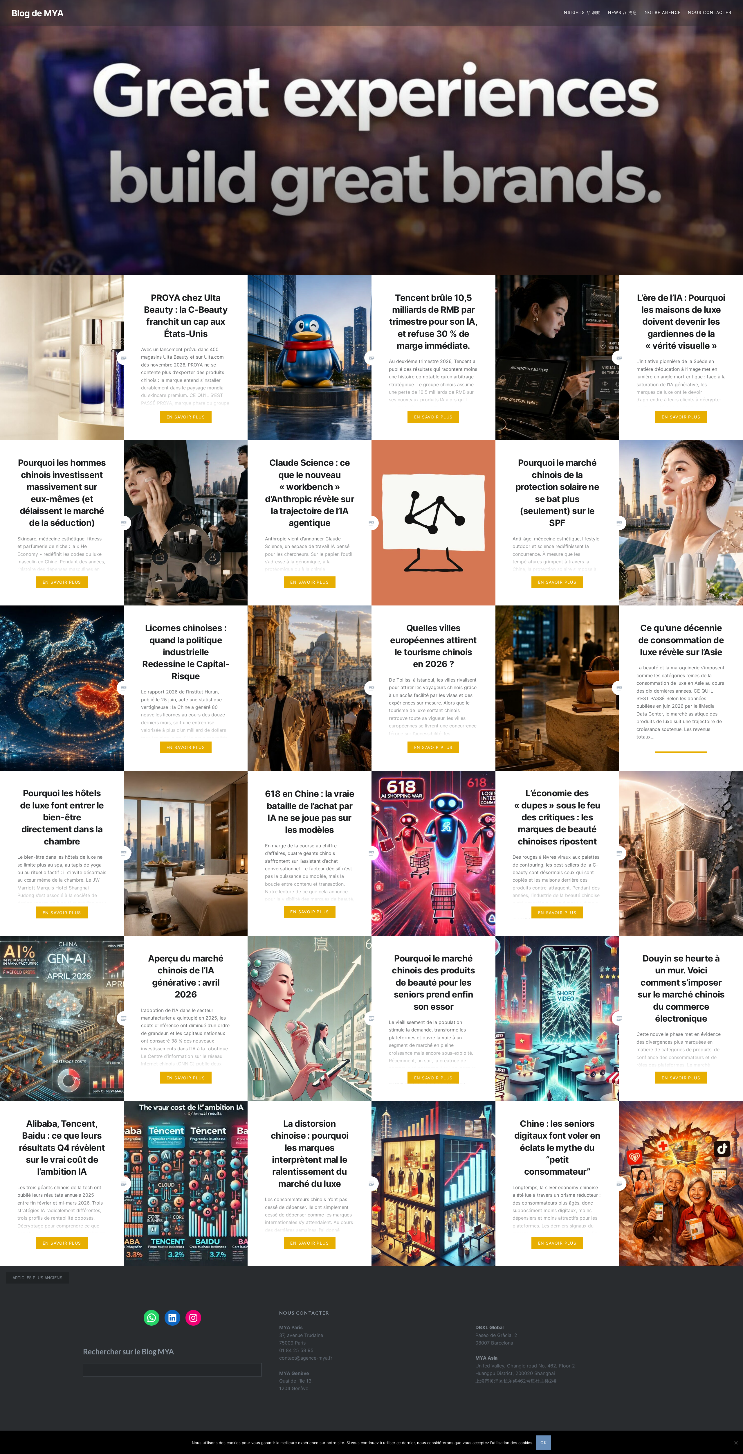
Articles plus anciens (37, 1277)
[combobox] (172, 1369)
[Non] (736, 1443)
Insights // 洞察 (581, 12)
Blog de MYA (37, 13)
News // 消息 (622, 12)
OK (543, 1442)
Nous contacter (709, 12)
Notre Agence (663, 12)
